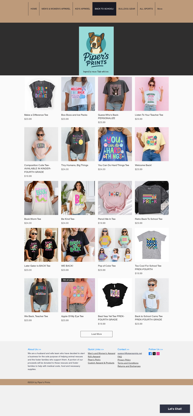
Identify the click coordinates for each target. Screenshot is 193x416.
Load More (96, 334)
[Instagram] (158, 353)
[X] (154, 353)
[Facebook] (150, 353)
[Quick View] (41, 94)
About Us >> (34, 349)
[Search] (167, 39)
